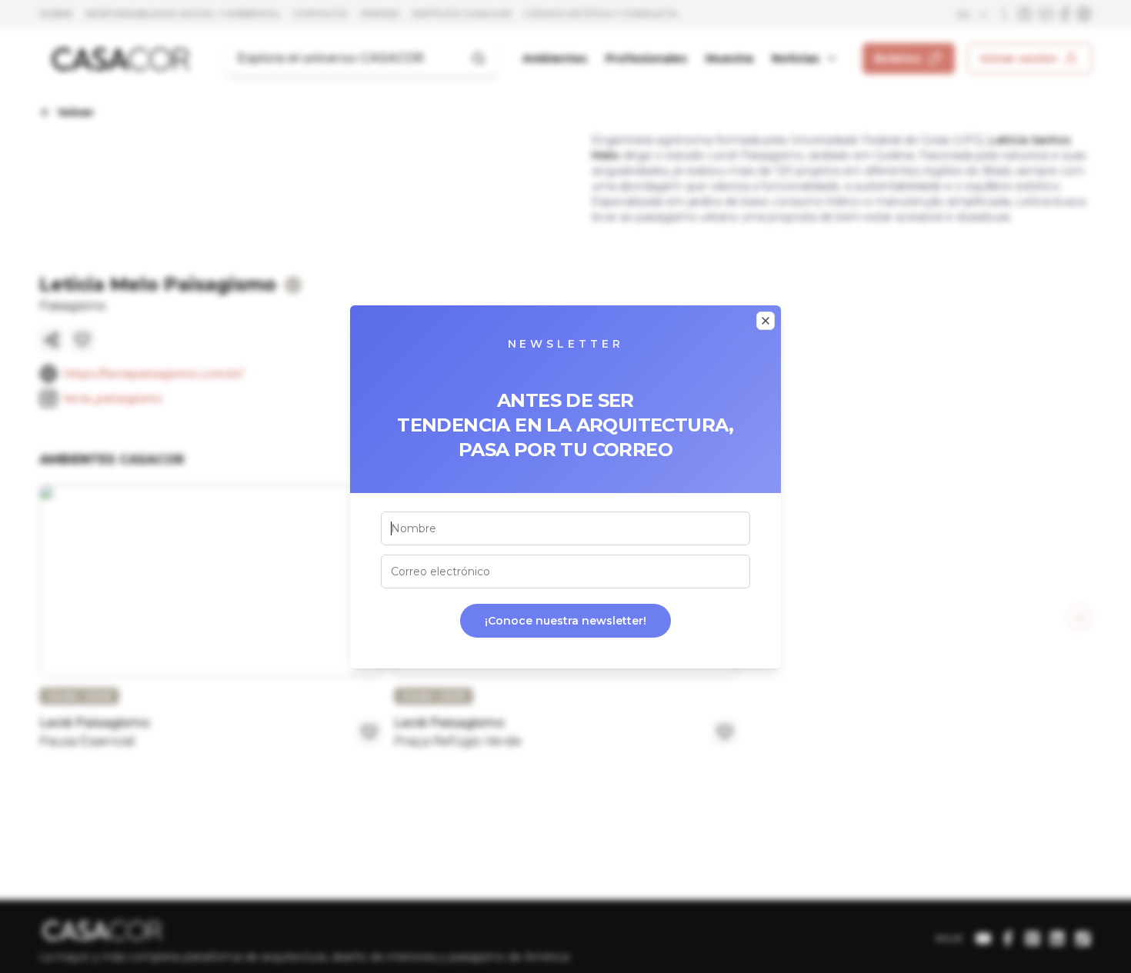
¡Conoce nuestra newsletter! (565, 621)
